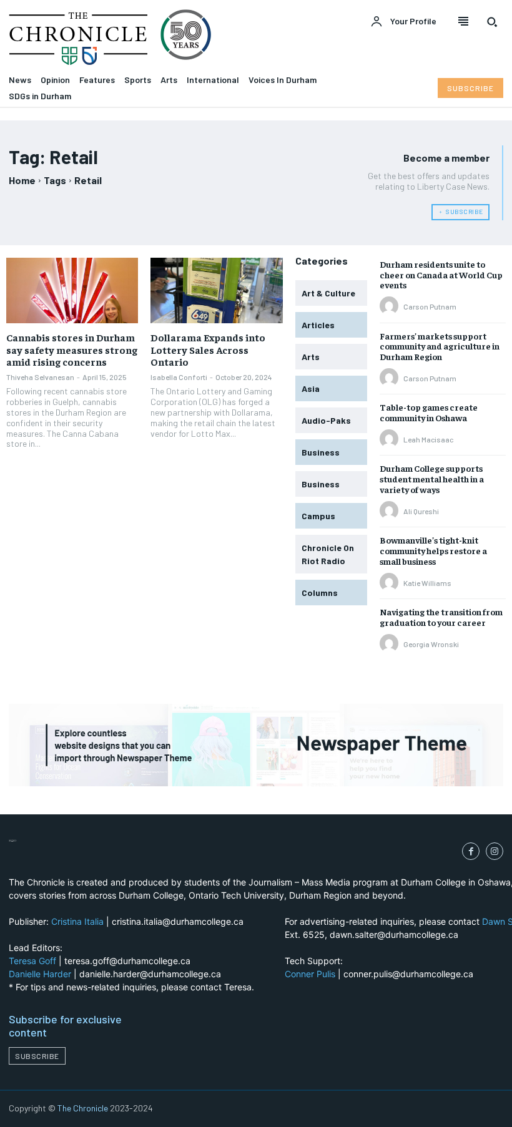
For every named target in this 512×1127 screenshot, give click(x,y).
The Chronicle (82, 1108)
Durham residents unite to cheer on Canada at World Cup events (441, 274)
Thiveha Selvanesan (40, 377)
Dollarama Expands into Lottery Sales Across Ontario (207, 349)
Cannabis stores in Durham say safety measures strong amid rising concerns (71, 349)
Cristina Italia (77, 921)
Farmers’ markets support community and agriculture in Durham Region (440, 346)
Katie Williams (427, 582)
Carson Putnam (429, 306)
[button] (492, 22)
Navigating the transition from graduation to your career (441, 617)
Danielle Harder (40, 973)
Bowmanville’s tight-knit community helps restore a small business (433, 550)
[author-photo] (391, 306)
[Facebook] (471, 851)
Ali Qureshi (421, 511)
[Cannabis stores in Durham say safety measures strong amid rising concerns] (72, 291)
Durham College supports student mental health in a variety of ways (432, 478)
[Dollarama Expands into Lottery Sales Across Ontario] (216, 291)
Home (22, 180)
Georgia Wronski (431, 644)
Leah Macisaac (428, 439)
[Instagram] (494, 851)
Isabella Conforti (178, 377)
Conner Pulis (310, 973)
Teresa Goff (32, 960)
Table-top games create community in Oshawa (429, 412)
